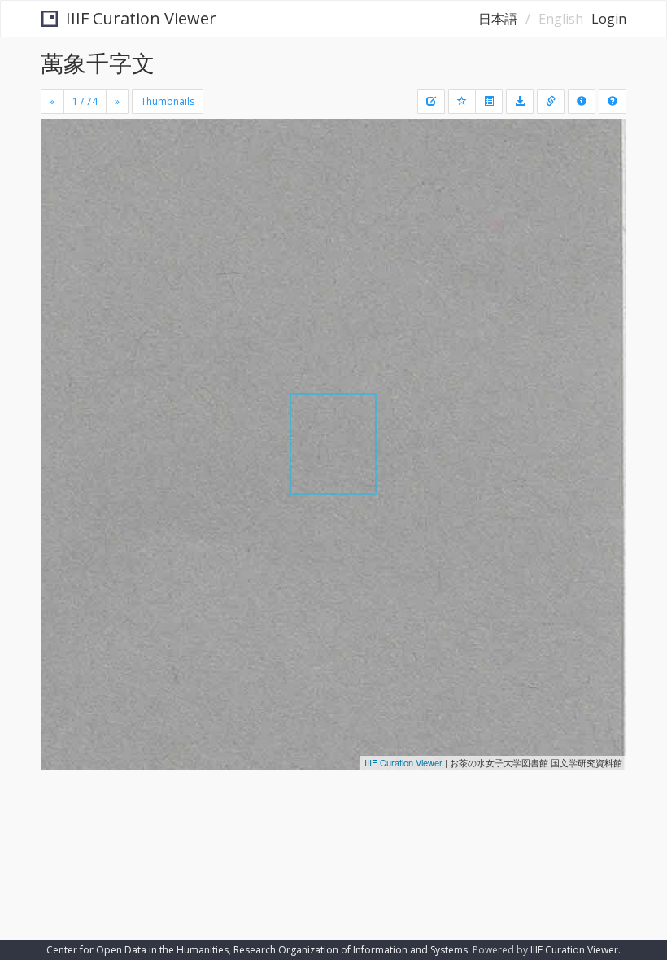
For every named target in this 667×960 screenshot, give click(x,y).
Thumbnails (167, 101)
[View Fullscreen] (62, 201)
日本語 (497, 19)
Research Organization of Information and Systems (350, 950)
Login (608, 19)
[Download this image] (520, 101)
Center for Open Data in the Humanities (137, 950)
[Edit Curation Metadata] (431, 101)
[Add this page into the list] (462, 101)
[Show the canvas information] (551, 101)
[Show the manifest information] (581, 101)
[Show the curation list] (489, 101)
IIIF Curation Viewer (141, 18)
